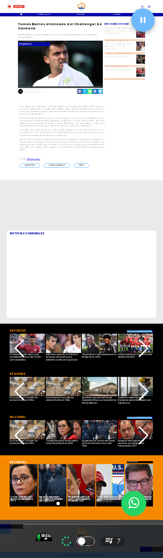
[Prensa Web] (20, 93)
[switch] (85, 541)
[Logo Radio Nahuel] (81, 11)
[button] (30, 166)
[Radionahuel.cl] (142, 6)
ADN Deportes (33, 159)
